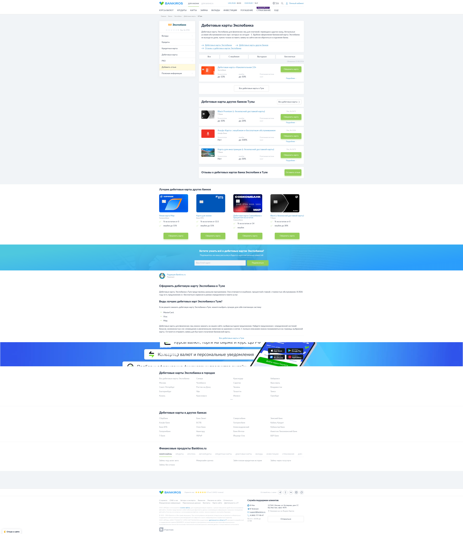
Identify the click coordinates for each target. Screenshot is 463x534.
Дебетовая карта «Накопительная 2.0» (237, 67)
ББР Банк (274, 436)
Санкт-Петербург (167, 387)
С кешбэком (234, 57)
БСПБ (198, 423)
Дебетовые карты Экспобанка (218, 45)
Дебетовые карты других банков (253, 45)
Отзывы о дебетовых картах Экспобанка (223, 48)
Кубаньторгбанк (277, 427)
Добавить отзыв (169, 67)
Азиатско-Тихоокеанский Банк (283, 431)
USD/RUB (232, 3)
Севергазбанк (239, 418)
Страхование (264, 10)
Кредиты (182, 10)
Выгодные (262, 57)
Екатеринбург (165, 391)
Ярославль (275, 383)
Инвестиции (230, 10)
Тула (277, 3)
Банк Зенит (201, 418)
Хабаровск (275, 379)
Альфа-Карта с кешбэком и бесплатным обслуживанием (247, 130)
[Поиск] (282, 3)
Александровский (241, 427)
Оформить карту (291, 69)
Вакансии (201, 500)
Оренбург (274, 396)
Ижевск (236, 396)
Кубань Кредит (277, 423)
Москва (162, 383)
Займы (204, 10)
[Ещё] (231, 399)
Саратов (237, 383)
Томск (273, 391)
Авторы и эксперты (188, 500)
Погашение (247, 10)
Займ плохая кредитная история (247, 461)
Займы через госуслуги (280, 461)
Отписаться (228, 500)
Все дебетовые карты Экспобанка (174, 379)
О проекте (163, 500)
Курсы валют (166, 10)
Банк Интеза (238, 431)
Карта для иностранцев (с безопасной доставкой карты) (246, 149)
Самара (199, 379)
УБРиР (199, 436)
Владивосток (276, 387)
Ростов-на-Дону (203, 387)
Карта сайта (217, 503)
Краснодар (238, 379)
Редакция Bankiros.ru (176, 275)
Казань (162, 396)
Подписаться (258, 263)
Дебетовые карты (170, 55)
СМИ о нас (174, 500)
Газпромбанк (164, 431)
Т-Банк (220, 114)
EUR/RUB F (249, 3)
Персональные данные (192, 503)
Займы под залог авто (169, 461)
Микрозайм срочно (204, 461)
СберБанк (163, 418)
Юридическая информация (169, 503)
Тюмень (236, 387)
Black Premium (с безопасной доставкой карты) (241, 111)
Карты (193, 10)
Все (209, 57)
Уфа (198, 391)
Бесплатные (289, 57)
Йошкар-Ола (239, 436)
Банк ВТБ (163, 427)
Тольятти (237, 391)
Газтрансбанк (239, 423)
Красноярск (201, 396)
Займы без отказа (167, 465)
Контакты (206, 503)
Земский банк (276, 418)
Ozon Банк (201, 427)
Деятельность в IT (231, 503)
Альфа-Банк (222, 133)
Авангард (200, 431)
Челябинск (201, 383)
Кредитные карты (170, 48)
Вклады (215, 10)
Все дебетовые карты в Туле (251, 88)
